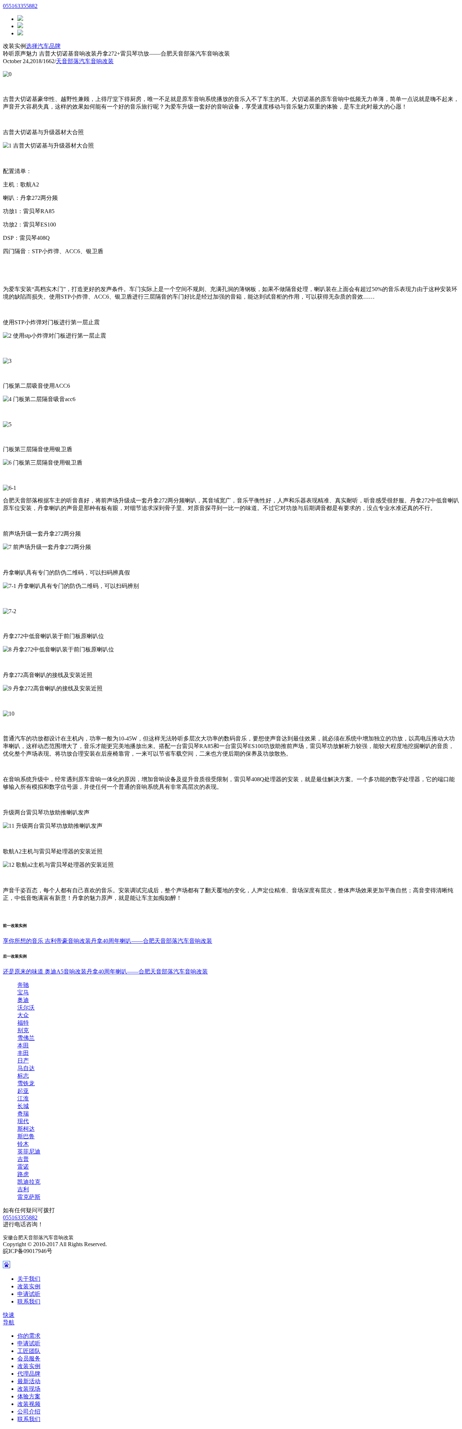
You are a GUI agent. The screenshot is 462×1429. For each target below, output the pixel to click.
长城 (23, 1106)
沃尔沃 (26, 1007)
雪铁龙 (26, 1083)
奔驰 (23, 985)
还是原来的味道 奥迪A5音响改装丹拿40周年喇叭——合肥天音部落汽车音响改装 (105, 971)
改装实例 (28, 1286)
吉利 (23, 1189)
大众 (23, 1015)
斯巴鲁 (26, 1136)
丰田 (23, 1053)
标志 (23, 1076)
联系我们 (28, 1301)
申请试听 (28, 1294)
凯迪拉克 (28, 1182)
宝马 (23, 992)
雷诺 (23, 1167)
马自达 (26, 1068)
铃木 (23, 1144)
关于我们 (28, 1279)
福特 (23, 1023)
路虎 (23, 1174)
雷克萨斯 (28, 1197)
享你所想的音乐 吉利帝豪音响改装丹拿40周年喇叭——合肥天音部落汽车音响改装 (107, 941)
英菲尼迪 (28, 1151)
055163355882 (20, 6)
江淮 (23, 1098)
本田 (23, 1045)
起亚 (23, 1091)
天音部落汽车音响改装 (85, 61)
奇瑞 (23, 1114)
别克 (23, 1030)
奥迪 (23, 1000)
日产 (23, 1061)
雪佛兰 (26, 1038)
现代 (23, 1121)
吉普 (23, 1159)
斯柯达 (26, 1129)
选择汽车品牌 (43, 46)
